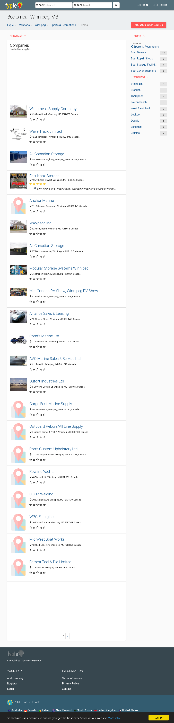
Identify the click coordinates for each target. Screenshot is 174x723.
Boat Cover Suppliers (143, 70)
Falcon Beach (139, 102)
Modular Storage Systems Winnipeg (59, 268)
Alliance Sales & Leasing (49, 313)
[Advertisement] (72, 77)
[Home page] (14, 5)
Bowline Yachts (42, 471)
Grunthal (135, 133)
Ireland (45, 710)
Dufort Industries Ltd (46, 381)
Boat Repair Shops (142, 58)
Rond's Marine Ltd (44, 336)
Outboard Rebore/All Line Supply (56, 426)
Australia (16, 710)
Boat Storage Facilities (144, 64)
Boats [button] (137, 36)
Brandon (136, 90)
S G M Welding (41, 494)
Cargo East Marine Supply (50, 403)
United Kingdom (106, 710)
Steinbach (137, 83)
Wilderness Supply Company (53, 108)
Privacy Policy (70, 683)
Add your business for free (149, 26)
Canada (31, 710)
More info (114, 718)
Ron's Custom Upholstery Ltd (53, 449)
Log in (144, 5)
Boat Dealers (138, 52)
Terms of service (72, 678)
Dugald (135, 120)
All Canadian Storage (46, 154)
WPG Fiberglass (42, 516)
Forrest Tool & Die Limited (50, 562)
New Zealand (63, 710)
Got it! (159, 718)
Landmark (136, 126)
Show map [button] (16, 36)
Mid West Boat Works (47, 539)
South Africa (84, 710)
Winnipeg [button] (139, 77)
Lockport (136, 114)
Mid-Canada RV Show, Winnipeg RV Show (63, 291)
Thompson (137, 96)
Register (161, 5)
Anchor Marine (41, 200)
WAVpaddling (40, 223)
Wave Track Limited (45, 131)
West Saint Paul (140, 108)
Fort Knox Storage (44, 176)
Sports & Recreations (146, 46)
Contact (66, 688)
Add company (15, 678)
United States (129, 710)
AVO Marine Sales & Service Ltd (55, 358)
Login (10, 688)
